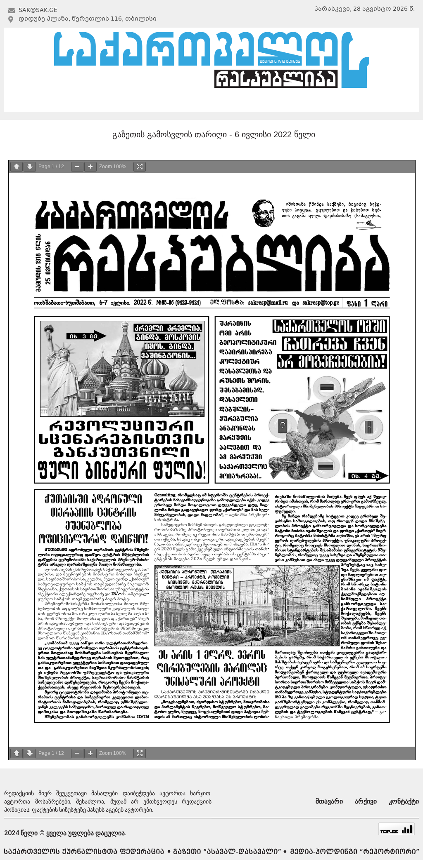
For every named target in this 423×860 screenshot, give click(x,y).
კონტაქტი (354, 102)
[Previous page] (16, 167)
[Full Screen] (139, 167)
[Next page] (30, 167)
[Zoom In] (90, 167)
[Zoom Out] (77, 167)
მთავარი (67, 102)
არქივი (210, 102)
